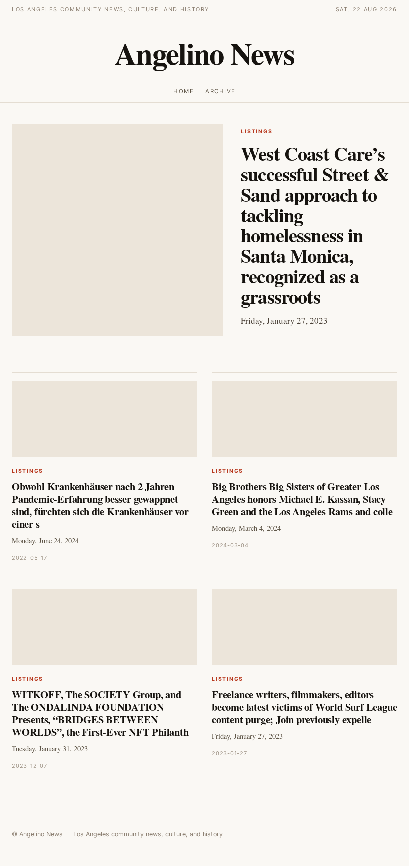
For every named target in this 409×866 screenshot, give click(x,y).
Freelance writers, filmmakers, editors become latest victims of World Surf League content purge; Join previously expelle (304, 707)
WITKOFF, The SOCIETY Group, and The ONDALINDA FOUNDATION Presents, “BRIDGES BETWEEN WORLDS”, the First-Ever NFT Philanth (100, 713)
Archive (220, 91)
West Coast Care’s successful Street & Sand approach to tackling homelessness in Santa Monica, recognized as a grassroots (315, 224)
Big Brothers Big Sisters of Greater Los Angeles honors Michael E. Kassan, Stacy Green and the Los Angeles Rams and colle (302, 499)
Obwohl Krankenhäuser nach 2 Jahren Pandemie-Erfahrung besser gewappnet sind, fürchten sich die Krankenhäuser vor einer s (100, 505)
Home (183, 91)
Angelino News (204, 53)
